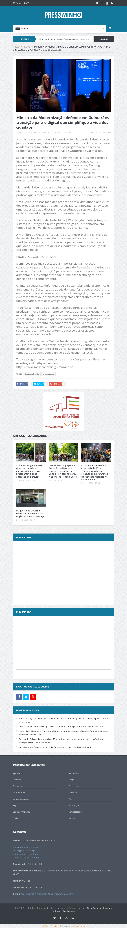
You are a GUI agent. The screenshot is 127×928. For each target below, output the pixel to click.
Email (108, 132)
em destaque (48, 374)
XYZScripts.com (79, 926)
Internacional (19, 792)
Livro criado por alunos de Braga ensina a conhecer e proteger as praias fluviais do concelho (63, 39)
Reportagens (74, 805)
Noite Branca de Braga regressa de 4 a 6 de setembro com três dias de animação (55, 747)
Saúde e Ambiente (21, 811)
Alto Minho (74, 773)
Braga (71, 779)
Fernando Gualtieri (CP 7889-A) (35, 132)
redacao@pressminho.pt (26, 853)
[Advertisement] (63, 573)
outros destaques (21, 798)
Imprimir (97, 132)
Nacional (73, 792)
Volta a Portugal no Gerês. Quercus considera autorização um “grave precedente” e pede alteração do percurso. (30, 471)
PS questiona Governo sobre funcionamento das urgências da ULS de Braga (30, 513)
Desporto (17, 786)
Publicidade (69, 911)
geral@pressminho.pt (24, 850)
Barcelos (17, 779)
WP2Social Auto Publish (51, 926)
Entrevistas (74, 786)
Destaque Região (32, 374)
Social (15, 818)
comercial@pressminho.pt (26, 857)
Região (16, 805)
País (70, 798)
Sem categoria (75, 811)
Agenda (16, 773)
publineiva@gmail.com (61, 893)
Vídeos (72, 818)
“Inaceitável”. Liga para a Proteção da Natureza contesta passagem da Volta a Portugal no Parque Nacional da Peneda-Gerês (63, 471)
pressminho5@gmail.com (26, 847)
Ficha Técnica (94, 908)
